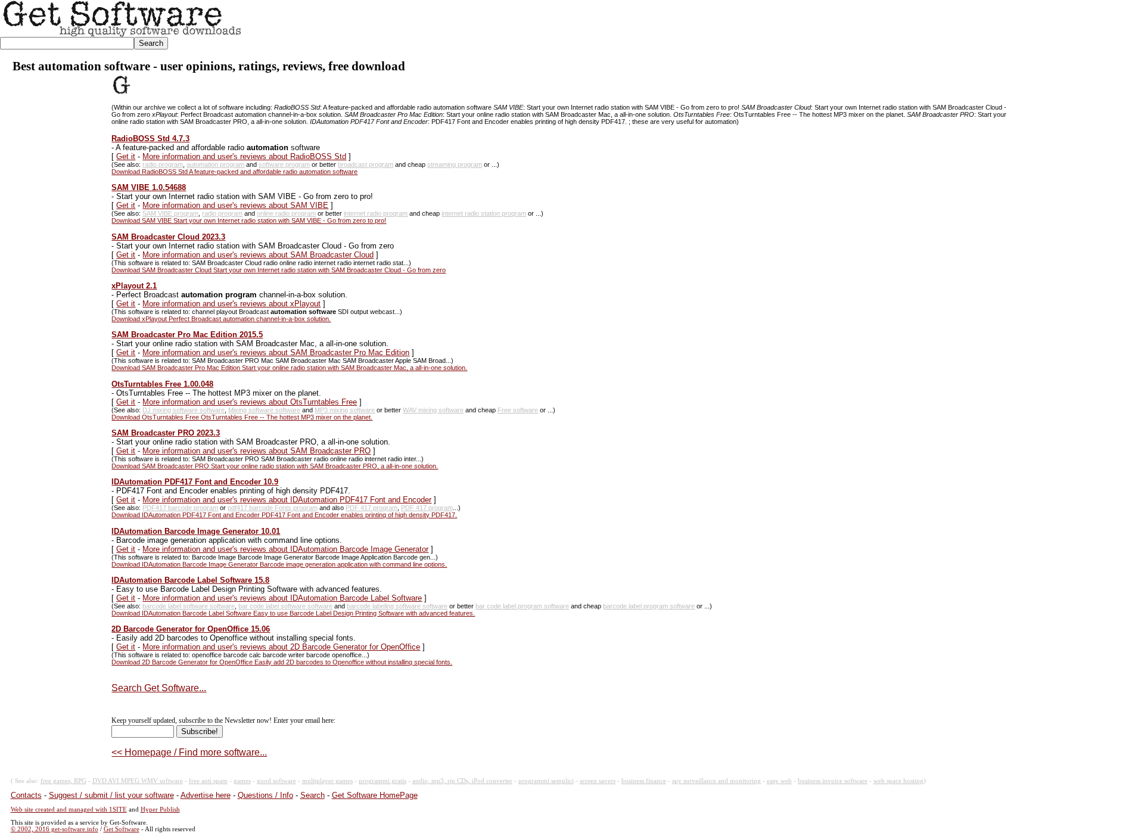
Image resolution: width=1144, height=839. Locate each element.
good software (276, 781)
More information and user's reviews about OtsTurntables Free (249, 401)
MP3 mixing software (345, 410)
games (242, 781)
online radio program (286, 213)
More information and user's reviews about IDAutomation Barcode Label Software (282, 597)
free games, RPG (63, 781)
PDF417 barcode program (180, 507)
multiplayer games (327, 781)
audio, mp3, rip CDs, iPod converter (462, 781)
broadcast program (365, 164)
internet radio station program (484, 213)
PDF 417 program (371, 507)
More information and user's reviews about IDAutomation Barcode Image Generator (285, 549)
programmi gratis (382, 781)
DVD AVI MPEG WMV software (137, 781)
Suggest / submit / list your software (111, 795)
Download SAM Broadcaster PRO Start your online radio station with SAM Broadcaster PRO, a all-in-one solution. (274, 466)
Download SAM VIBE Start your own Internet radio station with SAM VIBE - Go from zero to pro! (248, 220)
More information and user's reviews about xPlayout (231, 303)
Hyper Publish (160, 809)
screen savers (597, 781)
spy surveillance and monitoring (716, 781)
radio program (162, 164)
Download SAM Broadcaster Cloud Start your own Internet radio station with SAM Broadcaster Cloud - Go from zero (278, 270)
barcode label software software (188, 606)
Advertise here (206, 795)
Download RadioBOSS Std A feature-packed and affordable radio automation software (234, 171)
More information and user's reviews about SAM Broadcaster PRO (256, 450)
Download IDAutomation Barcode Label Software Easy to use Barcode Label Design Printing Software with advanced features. (293, 613)
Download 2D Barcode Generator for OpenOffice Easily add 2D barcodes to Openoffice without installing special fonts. (281, 662)
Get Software (121, 829)
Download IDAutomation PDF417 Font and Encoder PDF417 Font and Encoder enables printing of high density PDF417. (284, 514)
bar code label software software (285, 606)
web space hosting (898, 781)
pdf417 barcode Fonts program (273, 507)
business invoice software (833, 781)
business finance (643, 781)
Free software (518, 410)
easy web (779, 781)
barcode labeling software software (397, 606)
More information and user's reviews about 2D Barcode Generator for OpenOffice (281, 646)
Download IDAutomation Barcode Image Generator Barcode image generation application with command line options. (279, 564)
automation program (215, 164)
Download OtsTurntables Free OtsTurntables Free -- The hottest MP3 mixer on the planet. (241, 417)
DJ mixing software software (183, 410)
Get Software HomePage (375, 795)
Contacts (26, 795)
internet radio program (376, 213)
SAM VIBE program (170, 213)
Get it (125, 156)
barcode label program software (649, 606)
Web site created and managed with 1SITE (69, 809)
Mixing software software (264, 410)
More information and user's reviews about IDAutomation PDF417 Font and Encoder (286, 499)
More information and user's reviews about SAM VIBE (235, 205)
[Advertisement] (927, 27)
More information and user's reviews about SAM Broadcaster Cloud (258, 254)
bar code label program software (522, 606)
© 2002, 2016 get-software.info (54, 829)
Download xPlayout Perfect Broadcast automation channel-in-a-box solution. (221, 318)
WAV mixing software (433, 410)
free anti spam (208, 781)
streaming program (454, 164)
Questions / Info (265, 795)
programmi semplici (546, 781)
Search (312, 795)
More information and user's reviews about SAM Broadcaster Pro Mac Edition (275, 352)
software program (284, 164)
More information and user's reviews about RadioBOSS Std (244, 156)
